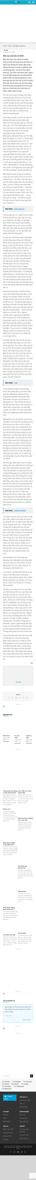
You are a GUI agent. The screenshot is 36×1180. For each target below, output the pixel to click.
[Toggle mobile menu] (33, 2)
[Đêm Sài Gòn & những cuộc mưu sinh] (25, 812)
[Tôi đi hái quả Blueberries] (25, 849)
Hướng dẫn (23, 1107)
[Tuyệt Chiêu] (25, 927)
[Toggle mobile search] (29, 2)
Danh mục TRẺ (25, 1100)
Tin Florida (6, 1082)
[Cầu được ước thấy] (10, 928)
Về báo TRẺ (7, 1136)
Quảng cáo (23, 1118)
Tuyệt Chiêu (22, 933)
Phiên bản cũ (24, 1138)
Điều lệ (22, 1104)
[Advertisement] (18, 23)
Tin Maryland (6, 1089)
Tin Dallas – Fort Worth (10, 1084)
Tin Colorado (6, 1086)
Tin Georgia (16, 1082)
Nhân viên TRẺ (8, 1129)
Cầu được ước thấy (9, 935)
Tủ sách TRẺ (24, 1135)
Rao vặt (22, 1115)
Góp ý (5, 1118)
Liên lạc (5, 1139)
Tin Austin (24, 1084)
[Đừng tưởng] (25, 885)
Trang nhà (8, 1097)
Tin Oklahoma (19, 1086)
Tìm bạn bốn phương (24, 1130)
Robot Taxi (6, 809)
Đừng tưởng (22, 891)
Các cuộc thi (24, 1121)
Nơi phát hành (8, 1133)
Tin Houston (27, 1082)
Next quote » (27, 1020)
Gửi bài (5, 1115)
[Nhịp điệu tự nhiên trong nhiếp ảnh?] (10, 837)
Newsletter (6, 1121)
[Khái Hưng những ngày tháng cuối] (10, 893)
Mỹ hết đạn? (6, 735)
